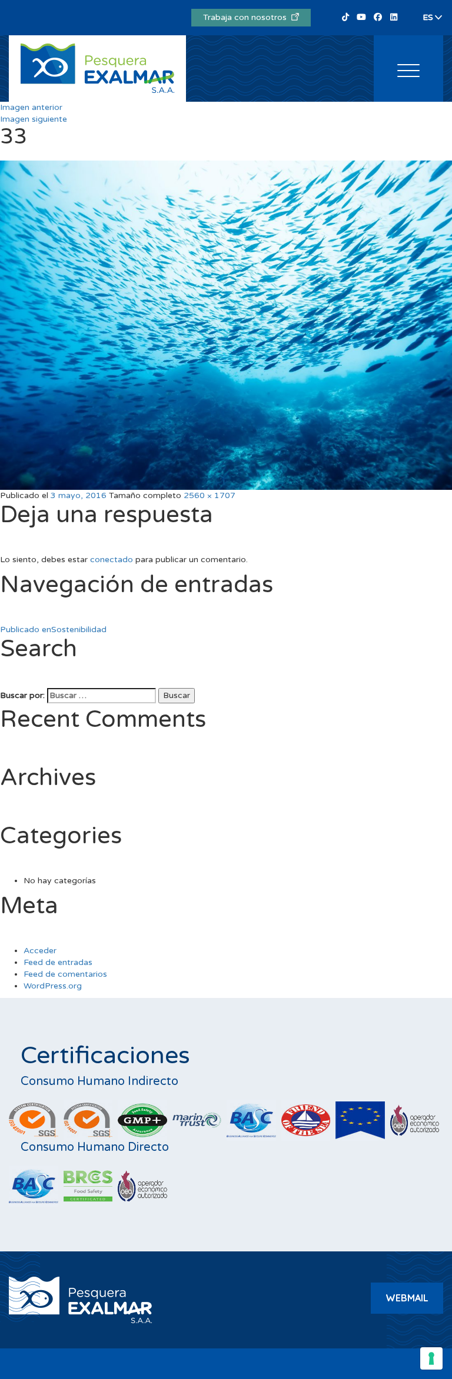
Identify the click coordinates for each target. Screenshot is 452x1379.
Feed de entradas (58, 962)
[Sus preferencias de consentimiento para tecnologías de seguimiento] (431, 1358)
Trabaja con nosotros (247, 17)
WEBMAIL (406, 1298)
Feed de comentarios (65, 974)
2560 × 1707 (209, 495)
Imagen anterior (31, 107)
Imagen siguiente (33, 119)
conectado (111, 560)
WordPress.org (53, 986)
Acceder (40, 951)
